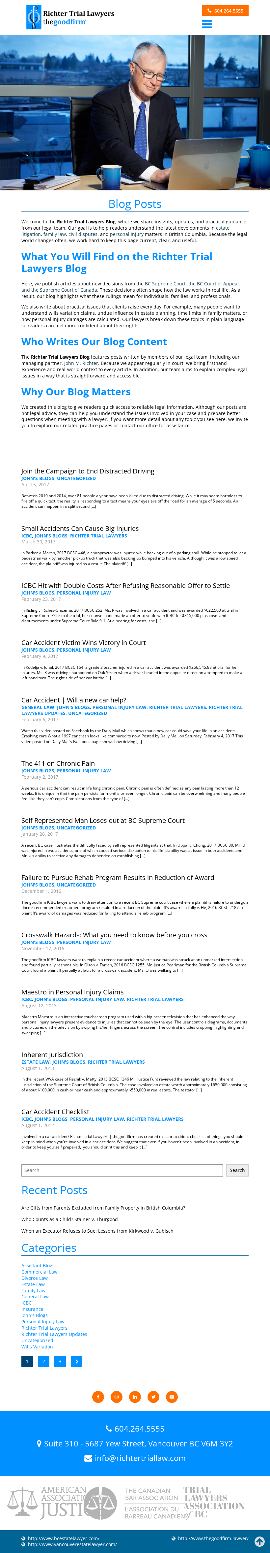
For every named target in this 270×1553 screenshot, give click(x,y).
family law (54, 234)
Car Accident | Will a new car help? (73, 700)
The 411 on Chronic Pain (58, 763)
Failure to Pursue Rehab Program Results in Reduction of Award (117, 877)
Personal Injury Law (84, 593)
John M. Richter (81, 363)
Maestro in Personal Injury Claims (72, 991)
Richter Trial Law (69, 17)
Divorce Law (34, 1278)
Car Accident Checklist (55, 1111)
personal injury (127, 234)
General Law (37, 707)
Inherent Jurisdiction (52, 1054)
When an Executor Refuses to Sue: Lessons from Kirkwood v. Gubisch (97, 1231)
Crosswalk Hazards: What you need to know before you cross (114, 934)
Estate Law (35, 1062)
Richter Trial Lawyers (98, 536)
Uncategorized (76, 478)
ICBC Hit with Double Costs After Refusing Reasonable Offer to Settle (125, 585)
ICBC (26, 536)
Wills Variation (37, 1346)
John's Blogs (37, 478)
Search (237, 1170)
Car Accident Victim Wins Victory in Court (83, 642)
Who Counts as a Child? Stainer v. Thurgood (69, 1219)
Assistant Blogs (38, 1265)
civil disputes (82, 234)
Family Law (33, 1290)
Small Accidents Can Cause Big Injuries (80, 528)
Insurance (32, 1309)
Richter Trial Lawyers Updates (54, 1334)
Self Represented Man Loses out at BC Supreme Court (103, 820)
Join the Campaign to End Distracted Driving (87, 471)
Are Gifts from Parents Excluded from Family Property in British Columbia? (103, 1208)
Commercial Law (39, 1272)
